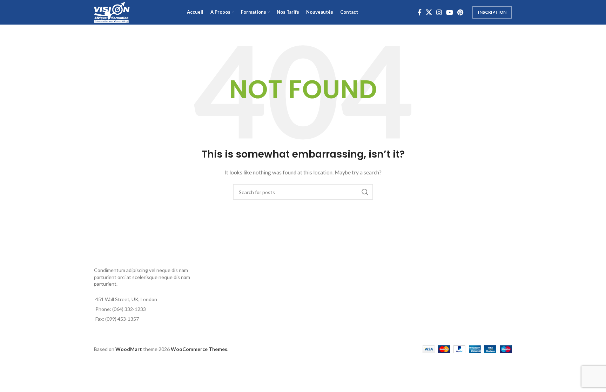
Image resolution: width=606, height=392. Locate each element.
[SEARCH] (365, 192)
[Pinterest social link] (460, 12)
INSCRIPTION (492, 12)
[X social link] (429, 12)
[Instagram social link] (439, 12)
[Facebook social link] (420, 12)
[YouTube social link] (449, 12)
